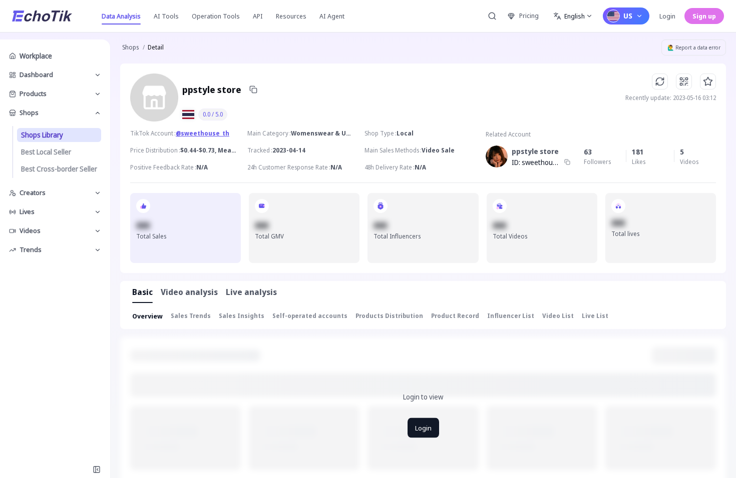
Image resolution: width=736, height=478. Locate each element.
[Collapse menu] (97, 469)
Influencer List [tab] (510, 316)
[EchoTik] (42, 16)
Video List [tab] (558, 316)
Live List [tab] (595, 316)
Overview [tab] (147, 316)
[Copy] (253, 90)
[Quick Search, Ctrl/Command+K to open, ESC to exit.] (492, 16)
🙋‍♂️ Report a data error (693, 47)
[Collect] (708, 82)
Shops (130, 47)
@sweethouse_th (202, 133)
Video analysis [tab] (189, 292)
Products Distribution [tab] (389, 316)
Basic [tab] (142, 292)
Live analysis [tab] (251, 292)
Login (667, 16)
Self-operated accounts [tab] (309, 316)
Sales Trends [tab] (191, 316)
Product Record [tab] (455, 316)
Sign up (704, 16)
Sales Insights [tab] (241, 316)
